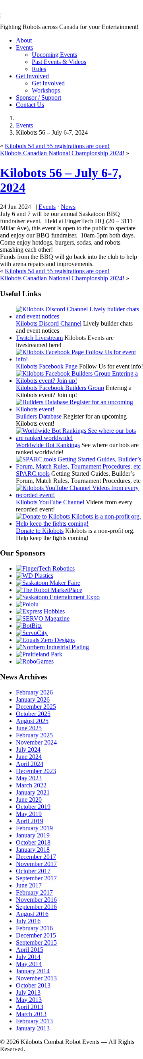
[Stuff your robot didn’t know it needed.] (45, 640)
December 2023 (36, 771)
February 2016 (34, 928)
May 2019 (29, 813)
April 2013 (29, 1006)
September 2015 (36, 942)
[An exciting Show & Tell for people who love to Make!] (48, 582)
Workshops (46, 90)
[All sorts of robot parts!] (32, 632)
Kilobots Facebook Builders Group (60, 387)
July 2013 (28, 992)
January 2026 (33, 699)
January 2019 (33, 835)
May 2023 (29, 778)
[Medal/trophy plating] (52, 647)
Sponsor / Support (38, 97)
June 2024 (29, 756)
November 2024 (36, 742)
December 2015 (36, 935)
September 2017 (36, 878)
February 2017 (34, 892)
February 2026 (34, 692)
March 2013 (31, 1014)
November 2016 (36, 899)
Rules (39, 69)
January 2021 (33, 792)
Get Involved (32, 76)
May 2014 (29, 964)
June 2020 (29, 799)
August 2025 (32, 721)
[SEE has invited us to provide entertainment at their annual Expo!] (58, 597)
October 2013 (33, 985)
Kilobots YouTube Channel (50, 502)
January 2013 (33, 1028)
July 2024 (28, 749)
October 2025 (33, 713)
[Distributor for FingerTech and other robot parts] (49, 589)
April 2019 (29, 821)
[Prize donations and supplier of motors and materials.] (27, 604)
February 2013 (34, 1021)
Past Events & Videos (59, 61)
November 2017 (36, 863)
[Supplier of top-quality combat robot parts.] (45, 568)
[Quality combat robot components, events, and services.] (29, 625)
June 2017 (29, 885)
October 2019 (33, 806)
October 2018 (33, 842)
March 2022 (31, 785)
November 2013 (36, 978)
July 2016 (28, 921)
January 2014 (33, 971)
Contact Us (30, 104)
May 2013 (29, 999)
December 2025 (36, 706)
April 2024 (29, 763)
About (24, 40)
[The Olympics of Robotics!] (35, 661)
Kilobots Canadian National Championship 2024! (62, 153)
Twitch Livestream (39, 337)
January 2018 (33, 849)
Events (24, 47)
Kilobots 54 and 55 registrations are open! (57, 146)
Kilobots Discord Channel (48, 323)
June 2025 (29, 728)
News (68, 206)
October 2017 (33, 871)
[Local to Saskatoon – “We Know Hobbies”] (40, 611)
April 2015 (29, 949)
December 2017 (36, 856)
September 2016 (36, 906)
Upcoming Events (54, 54)
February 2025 (34, 735)
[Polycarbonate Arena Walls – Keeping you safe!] (34, 575)
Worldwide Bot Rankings (48, 445)
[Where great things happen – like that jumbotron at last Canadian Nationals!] (39, 654)
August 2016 (32, 913)
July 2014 (28, 956)
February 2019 (34, 828)
